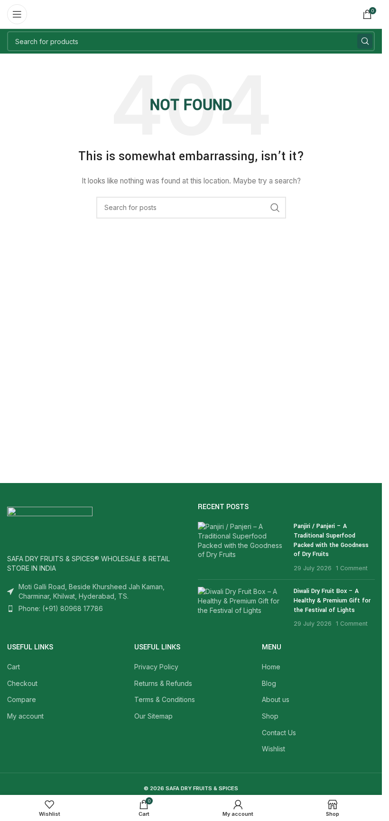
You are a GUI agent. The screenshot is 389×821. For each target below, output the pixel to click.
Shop (270, 716)
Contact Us (279, 733)
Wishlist (273, 749)
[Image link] (50, 525)
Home (271, 667)
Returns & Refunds (163, 683)
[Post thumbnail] (242, 547)
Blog (269, 683)
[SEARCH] (364, 41)
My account (25, 716)
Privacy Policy (156, 667)
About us (275, 699)
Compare (21, 699)
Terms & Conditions (164, 699)
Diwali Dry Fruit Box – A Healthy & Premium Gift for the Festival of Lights (332, 600)
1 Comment (352, 568)
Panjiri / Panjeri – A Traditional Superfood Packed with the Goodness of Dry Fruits (331, 540)
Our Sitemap (153, 716)
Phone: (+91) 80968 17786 (61, 608)
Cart (13, 667)
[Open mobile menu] (17, 14)
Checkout (22, 683)
